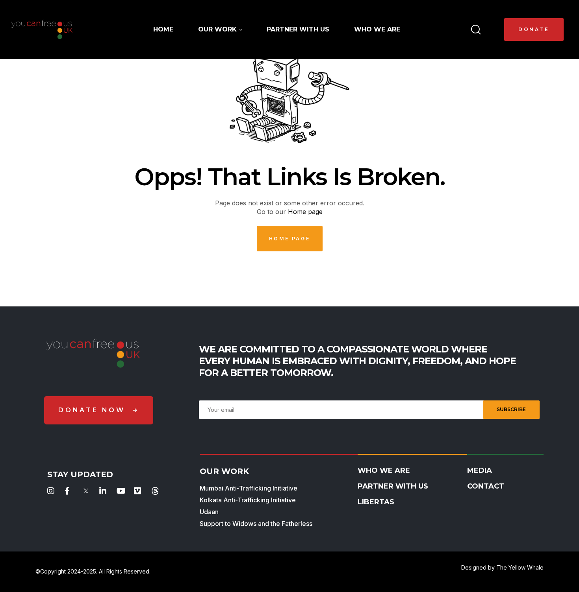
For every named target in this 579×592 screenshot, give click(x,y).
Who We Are (384, 470)
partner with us (393, 486)
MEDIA (479, 470)
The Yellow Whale (520, 567)
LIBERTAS (376, 502)
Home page (305, 212)
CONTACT (485, 486)
